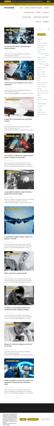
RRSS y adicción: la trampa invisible (15, 276)
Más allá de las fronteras (43, 93)
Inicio (21, 10)
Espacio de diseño (41, 74)
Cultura (38, 54)
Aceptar (23, 419)
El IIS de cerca (40, 62)
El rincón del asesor (41, 64)
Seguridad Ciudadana (41, 106)
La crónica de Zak (41, 87)
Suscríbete (46, 24)
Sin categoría (40, 108)
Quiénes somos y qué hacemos (41, 20)
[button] (47, 1)
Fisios (38, 83)
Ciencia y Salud (40, 50)
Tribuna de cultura (41, 115)
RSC (38, 104)
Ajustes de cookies (45, 419)
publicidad (39, 100)
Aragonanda (39, 41)
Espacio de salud (41, 76)
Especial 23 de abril (41, 79)
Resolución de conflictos (42, 102)
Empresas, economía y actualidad (33, 10)
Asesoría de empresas (42, 46)
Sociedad (46, 10)
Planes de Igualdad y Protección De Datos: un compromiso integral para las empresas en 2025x (18, 385)
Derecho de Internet (10, 32)
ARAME (38, 44)
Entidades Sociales (29, 15)
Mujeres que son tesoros (42, 96)
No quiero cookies (33, 419)
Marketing (39, 91)
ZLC (38, 119)
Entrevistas (46, 15)
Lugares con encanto (41, 89)
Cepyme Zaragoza (41, 48)
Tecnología (39, 113)
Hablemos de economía (42, 85)
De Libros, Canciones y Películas (44, 57)
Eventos (39, 81)
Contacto (38, 24)
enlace (8, 424)
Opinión (38, 15)
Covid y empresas (41, 52)
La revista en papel (26, 20)
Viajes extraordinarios (41, 117)
